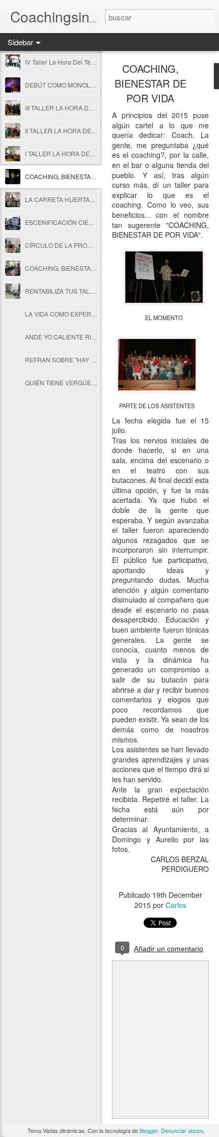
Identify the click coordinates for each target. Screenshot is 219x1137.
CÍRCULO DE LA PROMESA (64, 245)
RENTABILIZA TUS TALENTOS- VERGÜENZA (88, 291)
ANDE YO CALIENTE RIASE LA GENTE (80, 336)
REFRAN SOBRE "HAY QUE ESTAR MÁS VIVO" (91, 359)
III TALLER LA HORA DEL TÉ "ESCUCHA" (83, 107)
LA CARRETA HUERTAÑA (61, 199)
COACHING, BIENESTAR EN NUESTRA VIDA (88, 268)
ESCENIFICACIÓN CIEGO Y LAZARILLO (81, 222)
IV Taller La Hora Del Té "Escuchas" (74, 62)
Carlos (176, 905)
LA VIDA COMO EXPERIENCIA (68, 313)
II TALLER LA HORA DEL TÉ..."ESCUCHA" (84, 130)
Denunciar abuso (182, 1130)
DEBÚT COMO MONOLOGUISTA (71, 84)
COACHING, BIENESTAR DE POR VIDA (80, 176)
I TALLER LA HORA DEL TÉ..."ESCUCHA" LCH (90, 153)
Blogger (149, 1130)
